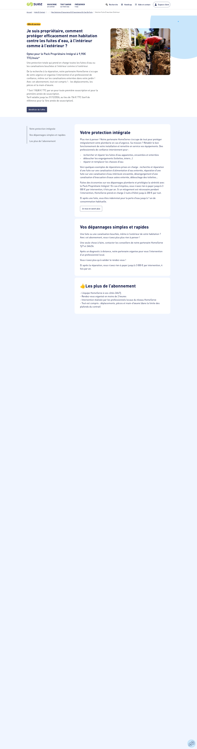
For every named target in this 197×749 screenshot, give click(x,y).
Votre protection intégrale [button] (42, 128)
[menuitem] (52, 6)
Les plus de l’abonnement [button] (42, 141)
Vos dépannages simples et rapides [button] (47, 134)
